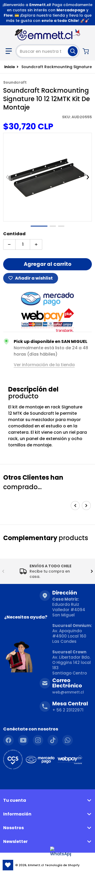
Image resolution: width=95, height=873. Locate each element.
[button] (8, 51)
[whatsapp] (67, 740)
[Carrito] (86, 51)
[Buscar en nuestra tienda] (73, 51)
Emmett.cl (36, 865)
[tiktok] (53, 740)
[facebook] (8, 740)
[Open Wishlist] (8, 865)
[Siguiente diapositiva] (88, 177)
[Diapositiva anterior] (7, 177)
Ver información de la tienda (44, 365)
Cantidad (14, 234)
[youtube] (23, 740)
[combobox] (47, 51)
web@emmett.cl (68, 692)
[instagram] (38, 740)
